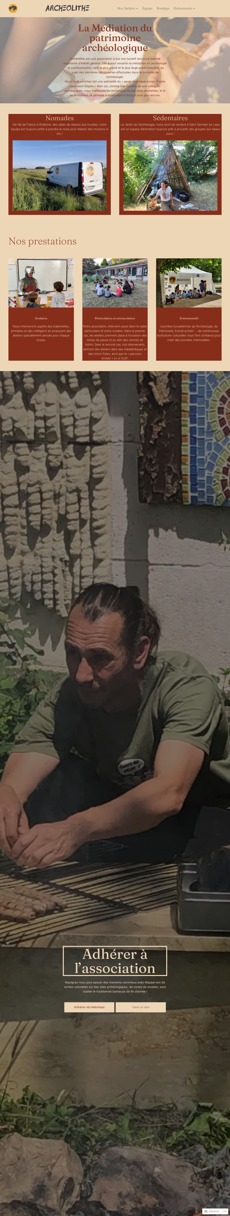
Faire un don (140, 1007)
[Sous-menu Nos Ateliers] (137, 8)
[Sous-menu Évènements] (194, 8)
